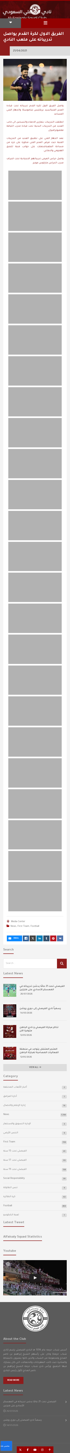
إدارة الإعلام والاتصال (14, 1105)
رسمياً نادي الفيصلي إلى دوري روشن (40, 1008)
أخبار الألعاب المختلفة (15, 1087)
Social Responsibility (14, 1178)
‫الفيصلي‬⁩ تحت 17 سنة (15, 1160)
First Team (23, 926)
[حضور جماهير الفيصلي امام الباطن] (35, 1277)
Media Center (18, 922)
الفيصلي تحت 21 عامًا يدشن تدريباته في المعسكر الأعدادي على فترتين (29, 1404)
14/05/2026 (26, 1013)
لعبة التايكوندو (11, 1215)
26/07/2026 (26, 994)
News (13, 926)
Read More (13, 1380)
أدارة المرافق (10, 1096)
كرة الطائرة (9, 1196)
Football (34, 926)
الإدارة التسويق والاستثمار (17, 1124)
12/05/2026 (26, 1035)
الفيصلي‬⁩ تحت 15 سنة (15, 1151)
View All (34, 1067)
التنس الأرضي (10, 1133)
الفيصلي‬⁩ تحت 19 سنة (15, 1169)
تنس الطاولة (10, 1187)
